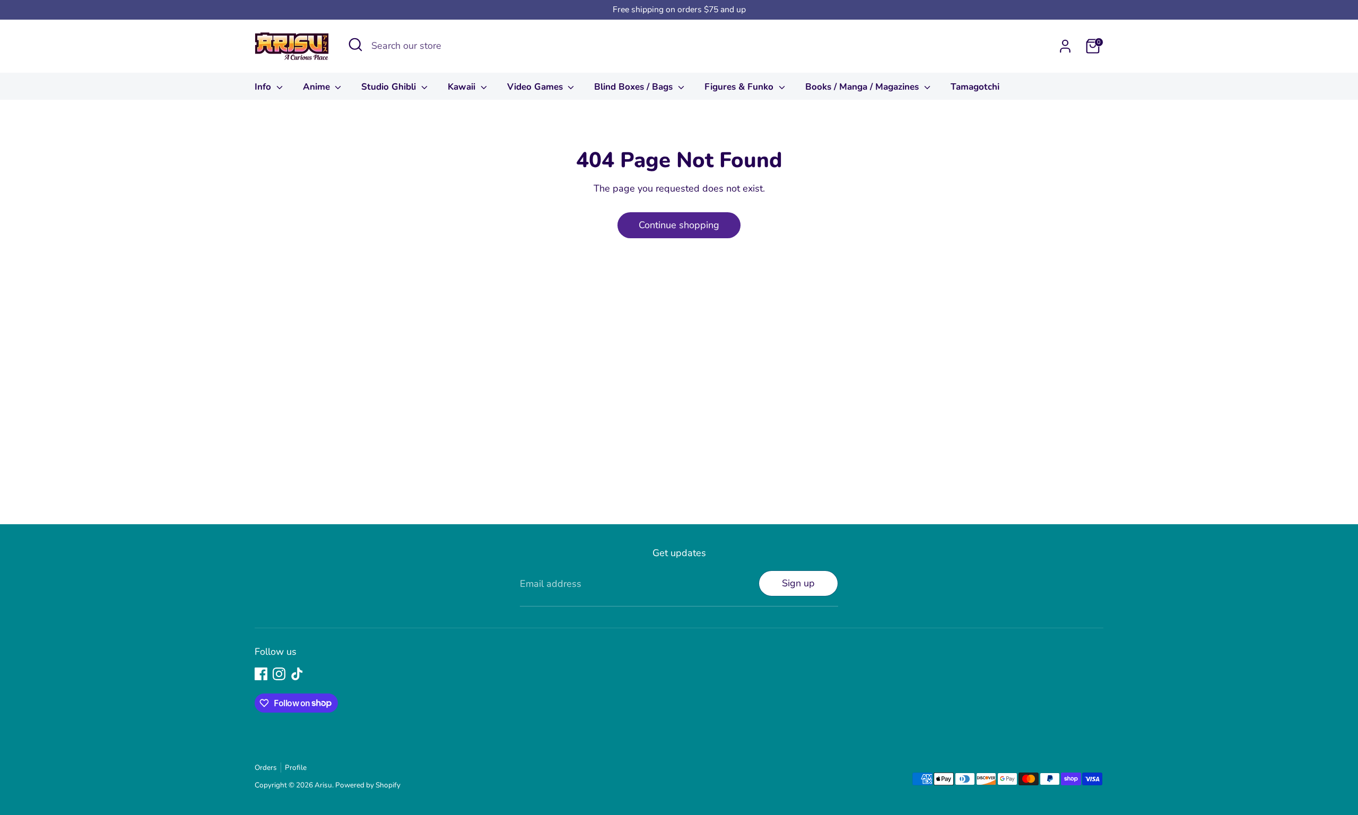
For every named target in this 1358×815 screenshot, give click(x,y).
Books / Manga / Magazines (863, 87)
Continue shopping (679, 225)
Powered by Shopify (368, 785)
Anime (318, 87)
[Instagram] (279, 673)
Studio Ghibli (390, 87)
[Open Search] (355, 44)
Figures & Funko (740, 87)
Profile (296, 767)
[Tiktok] (297, 673)
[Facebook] (261, 673)
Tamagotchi (975, 87)
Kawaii (463, 87)
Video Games (536, 87)
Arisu (323, 785)
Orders (266, 767)
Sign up (798, 583)
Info (264, 87)
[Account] (1065, 46)
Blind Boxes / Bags (634, 87)
